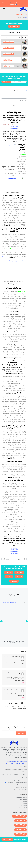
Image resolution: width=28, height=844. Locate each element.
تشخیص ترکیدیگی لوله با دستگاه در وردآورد (19, 792)
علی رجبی (18, 47)
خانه (26, 17)
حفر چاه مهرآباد (21, 14)
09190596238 (14, 548)
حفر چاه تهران (24, 771)
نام (25, 727)
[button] (2, 100)
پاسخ (23, 665)
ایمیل (16, 727)
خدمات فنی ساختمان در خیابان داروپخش (19, 780)
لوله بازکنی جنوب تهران (21, 763)
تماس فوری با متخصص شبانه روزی (14, 23)
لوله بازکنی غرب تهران (11, 763)
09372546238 (14, 127)
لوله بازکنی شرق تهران (11, 761)
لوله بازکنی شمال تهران (22, 761)
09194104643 (14, 128)
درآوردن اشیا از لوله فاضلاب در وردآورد (20, 789)
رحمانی (18, 41)
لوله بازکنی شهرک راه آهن (22, 777)
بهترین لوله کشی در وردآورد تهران (21, 787)
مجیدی (18, 66)
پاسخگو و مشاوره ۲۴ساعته (20, 839)
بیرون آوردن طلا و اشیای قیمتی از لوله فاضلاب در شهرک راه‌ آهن (14, 642)
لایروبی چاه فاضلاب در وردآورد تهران (20, 784)
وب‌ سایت (7, 727)
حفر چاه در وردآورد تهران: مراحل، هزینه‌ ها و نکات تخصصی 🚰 (16, 782)
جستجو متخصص (6, 81)
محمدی (18, 54)
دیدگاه (24, 711)
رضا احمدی (18, 60)
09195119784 (14, 553)
